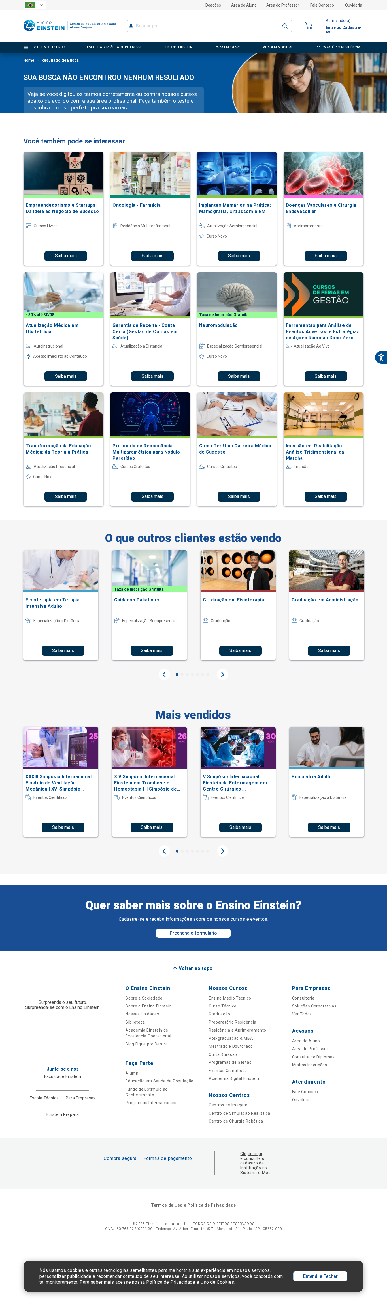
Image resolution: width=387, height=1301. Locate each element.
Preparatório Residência (232, 1022)
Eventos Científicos (228, 1070)
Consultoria (303, 998)
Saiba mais (66, 255)
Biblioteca (135, 1022)
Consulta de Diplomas (313, 1057)
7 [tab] (207, 674)
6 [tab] (202, 674)
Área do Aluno (244, 5)
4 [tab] (192, 674)
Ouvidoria (353, 5)
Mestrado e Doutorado (231, 1046)
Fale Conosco (322, 5)
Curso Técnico (223, 1006)
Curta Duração (223, 1054)
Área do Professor (282, 5)
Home (29, 60)
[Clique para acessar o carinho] (308, 26)
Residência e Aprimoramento (237, 1030)
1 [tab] (177, 674)
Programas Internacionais (151, 1103)
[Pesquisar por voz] (131, 26)
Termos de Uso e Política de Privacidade (193, 1205)
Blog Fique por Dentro (147, 1044)
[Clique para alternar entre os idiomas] (35, 5)
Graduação (219, 1014)
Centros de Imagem (228, 1105)
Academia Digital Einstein (234, 1078)
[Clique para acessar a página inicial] (70, 32)
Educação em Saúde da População (160, 1081)
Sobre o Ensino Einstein (149, 1006)
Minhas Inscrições (309, 1065)
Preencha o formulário (193, 933)
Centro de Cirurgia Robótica (236, 1121)
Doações (213, 5)
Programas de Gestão (230, 1062)
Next (222, 674)
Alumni (132, 1073)
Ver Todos (302, 1014)
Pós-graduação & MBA (231, 1038)
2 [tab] (182, 674)
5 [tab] (197, 674)
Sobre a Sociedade (144, 998)
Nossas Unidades (142, 1014)
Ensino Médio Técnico (230, 998)
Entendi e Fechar (320, 1276)
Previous (164, 674)
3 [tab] (187, 674)
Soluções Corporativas (314, 1006)
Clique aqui (251, 1153)
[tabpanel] (60, 605)
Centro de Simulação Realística (239, 1113)
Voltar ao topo (195, 968)
